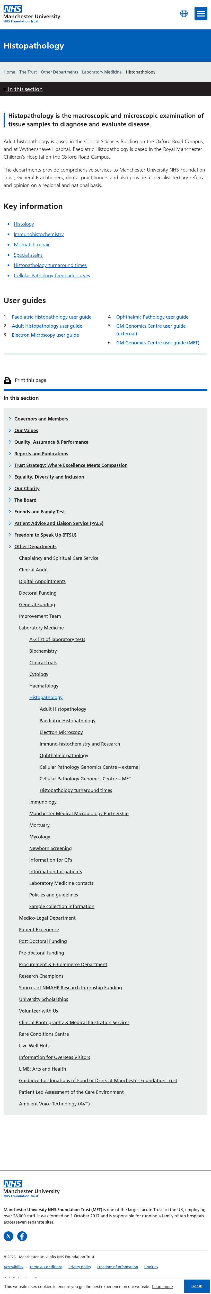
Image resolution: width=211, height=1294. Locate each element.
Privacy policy (79, 1267)
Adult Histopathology (63, 709)
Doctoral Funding (38, 593)
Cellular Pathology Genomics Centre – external (90, 767)
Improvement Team (40, 616)
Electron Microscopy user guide (45, 335)
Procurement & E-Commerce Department (63, 964)
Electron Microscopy (61, 732)
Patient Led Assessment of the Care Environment (71, 1092)
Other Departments (35, 546)
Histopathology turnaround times (50, 265)
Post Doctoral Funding (43, 941)
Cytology (38, 674)
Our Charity (27, 488)
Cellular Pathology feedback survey (52, 275)
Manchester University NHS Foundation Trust (32, 14)
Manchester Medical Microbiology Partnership (79, 813)
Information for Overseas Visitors (54, 1057)
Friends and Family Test (39, 512)
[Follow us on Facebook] (22, 1236)
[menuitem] (17, 1267)
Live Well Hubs (34, 1046)
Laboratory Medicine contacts (61, 883)
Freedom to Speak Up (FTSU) (45, 535)
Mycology (39, 837)
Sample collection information (61, 906)
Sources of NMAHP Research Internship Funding (70, 988)
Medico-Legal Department (47, 918)
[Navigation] (201, 13)
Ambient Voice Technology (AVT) (54, 1104)
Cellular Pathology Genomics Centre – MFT (85, 779)
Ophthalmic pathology (64, 755)
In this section (24, 89)
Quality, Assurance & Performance (51, 442)
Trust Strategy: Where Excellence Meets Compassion (71, 465)
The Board (25, 500)
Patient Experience (39, 930)
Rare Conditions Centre (44, 1034)
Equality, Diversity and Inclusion (49, 477)
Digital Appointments (42, 581)
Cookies (151, 1267)
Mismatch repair (32, 244)
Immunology (43, 802)
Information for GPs (50, 860)
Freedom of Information (117, 1267)
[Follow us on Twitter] (9, 1236)
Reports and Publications (41, 454)
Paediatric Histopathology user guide (52, 317)
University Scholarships (43, 999)
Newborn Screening (50, 848)
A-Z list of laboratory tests (57, 639)
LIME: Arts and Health (42, 1069)
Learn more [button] (162, 1286)
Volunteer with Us (38, 1011)
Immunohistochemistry (39, 234)
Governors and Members (41, 419)
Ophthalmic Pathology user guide (152, 317)
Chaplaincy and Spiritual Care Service (59, 558)
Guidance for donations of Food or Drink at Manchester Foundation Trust (98, 1080)
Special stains (28, 255)
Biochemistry (43, 651)
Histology (24, 224)
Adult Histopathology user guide (47, 326)
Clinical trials (43, 663)
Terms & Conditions (46, 1267)
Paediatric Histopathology (67, 721)
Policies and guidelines (53, 895)
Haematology (43, 686)
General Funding (37, 605)
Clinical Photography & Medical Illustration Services (74, 1022)
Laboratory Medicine (41, 628)
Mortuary (39, 825)
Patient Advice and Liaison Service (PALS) (58, 523)
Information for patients (55, 872)
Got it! (197, 1286)
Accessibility (13, 1267)
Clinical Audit (33, 570)
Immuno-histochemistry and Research (80, 744)
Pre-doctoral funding (41, 953)
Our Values (26, 430)
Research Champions (41, 976)
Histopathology (46, 697)
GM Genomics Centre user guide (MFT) (157, 343)
